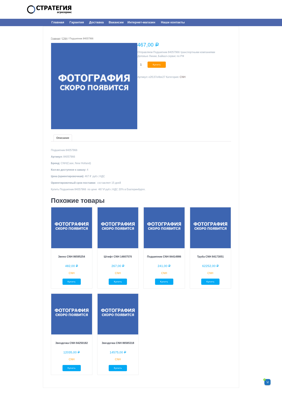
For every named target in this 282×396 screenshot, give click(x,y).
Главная (55, 38)
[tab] (63, 138)
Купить (157, 64)
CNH (64, 38)
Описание (62, 138)
